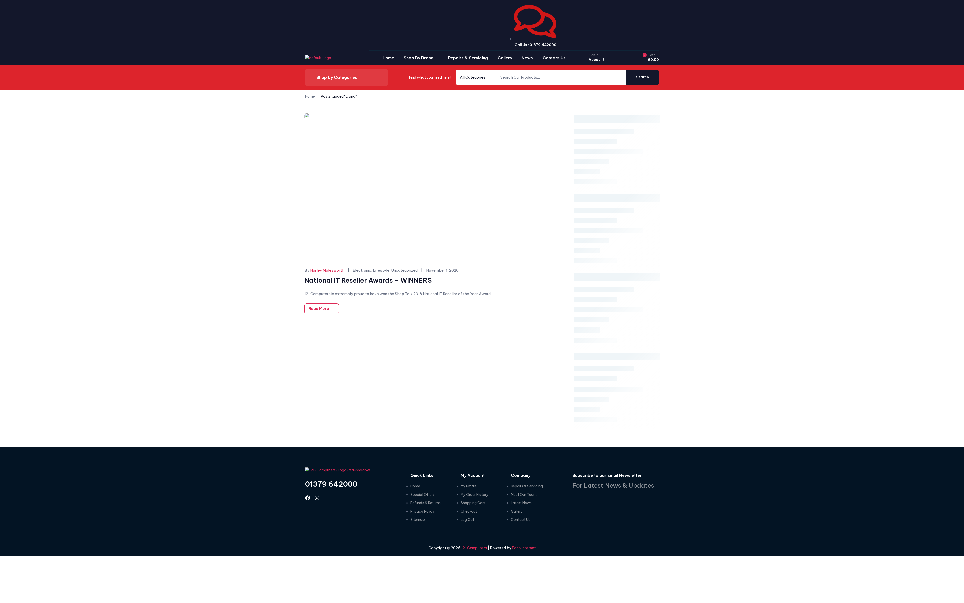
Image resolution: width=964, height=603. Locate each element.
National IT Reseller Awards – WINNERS (368, 280)
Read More (319, 308)
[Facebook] (307, 497)
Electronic (362, 270)
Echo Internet (524, 548)
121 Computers (473, 548)
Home (310, 96)
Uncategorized (404, 270)
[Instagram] (317, 497)
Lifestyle (381, 270)
